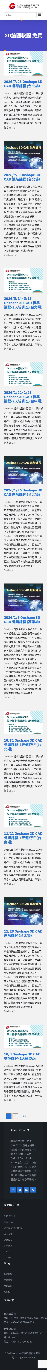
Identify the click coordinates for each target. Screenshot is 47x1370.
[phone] (33, 1190)
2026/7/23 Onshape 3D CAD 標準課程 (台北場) (23, 83)
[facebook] (13, 1190)
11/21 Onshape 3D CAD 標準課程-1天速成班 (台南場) (23, 838)
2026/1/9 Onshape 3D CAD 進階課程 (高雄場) (22, 619)
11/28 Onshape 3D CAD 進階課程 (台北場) (23, 933)
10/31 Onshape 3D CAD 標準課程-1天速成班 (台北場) (23, 744)
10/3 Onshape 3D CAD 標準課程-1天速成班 (22, 1056)
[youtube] (19, 1190)
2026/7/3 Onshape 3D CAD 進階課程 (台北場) (22, 177)
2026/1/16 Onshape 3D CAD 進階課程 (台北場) (23, 492)
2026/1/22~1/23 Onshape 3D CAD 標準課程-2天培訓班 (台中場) (23, 397)
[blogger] (26, 1190)
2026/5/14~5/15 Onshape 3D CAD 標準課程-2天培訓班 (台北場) (23, 303)
